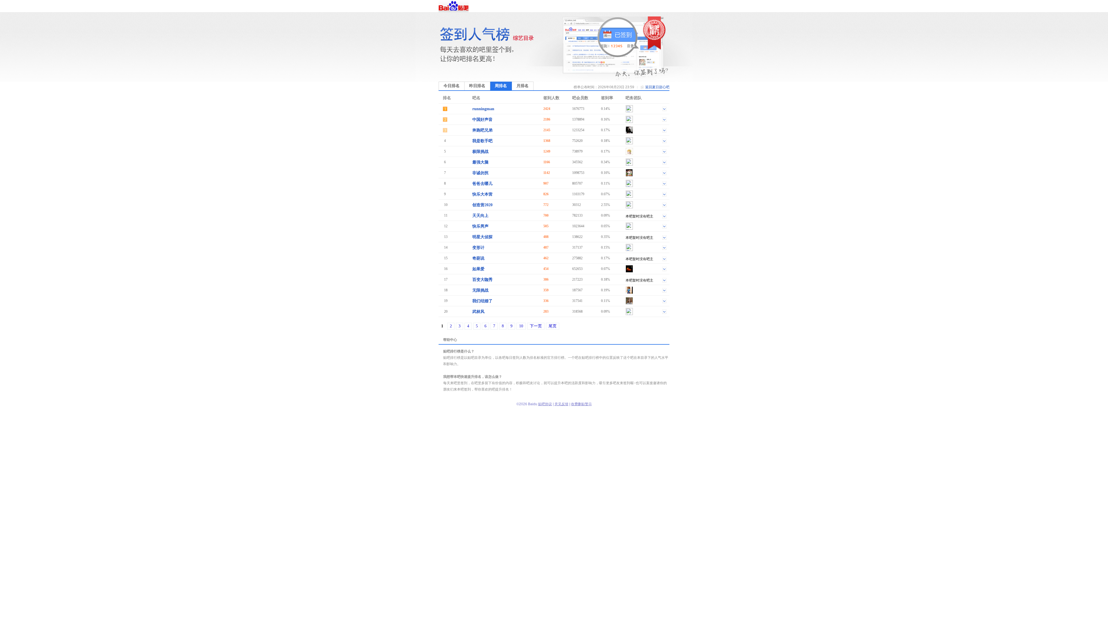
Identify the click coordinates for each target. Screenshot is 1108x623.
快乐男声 (480, 226)
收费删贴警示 (581, 404)
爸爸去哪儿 (482, 183)
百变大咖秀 (482, 279)
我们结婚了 (482, 301)
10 (521, 326)
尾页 (553, 326)
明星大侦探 (482, 237)
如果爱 (478, 269)
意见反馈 (561, 404)
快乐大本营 (482, 194)
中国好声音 (482, 119)
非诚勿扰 (480, 173)
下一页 (536, 326)
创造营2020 (482, 205)
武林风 (478, 311)
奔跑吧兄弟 (482, 130)
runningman (483, 109)
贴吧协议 (545, 404)
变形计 (478, 247)
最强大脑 (480, 162)
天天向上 (480, 215)
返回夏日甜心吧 (657, 87)
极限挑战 (480, 151)
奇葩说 (478, 258)
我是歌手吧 (482, 141)
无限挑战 (480, 290)
